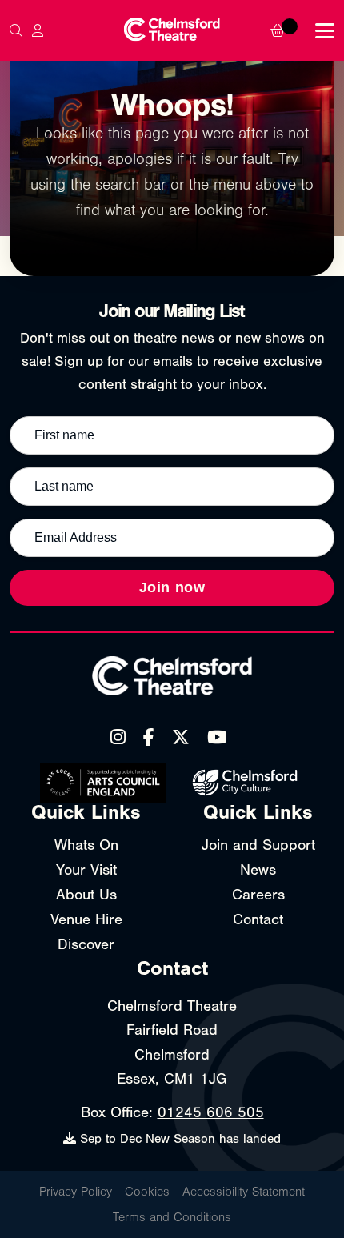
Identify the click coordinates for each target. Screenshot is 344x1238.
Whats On (86, 845)
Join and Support (258, 845)
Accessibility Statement (243, 1191)
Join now (172, 587)
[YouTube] (216, 738)
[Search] (16, 30)
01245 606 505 (211, 1112)
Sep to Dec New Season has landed (178, 1139)
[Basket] (288, 30)
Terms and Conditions (172, 1217)
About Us (86, 894)
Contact (258, 919)
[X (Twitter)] (181, 738)
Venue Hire (86, 919)
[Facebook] (148, 738)
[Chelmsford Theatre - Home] (172, 31)
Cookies (147, 1191)
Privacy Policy (75, 1191)
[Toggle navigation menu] (324, 30)
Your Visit (86, 870)
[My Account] (37, 30)
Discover (86, 944)
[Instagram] (118, 738)
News (258, 870)
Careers (258, 894)
